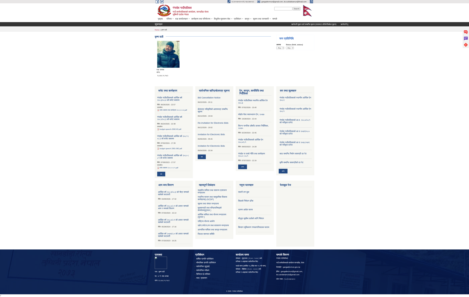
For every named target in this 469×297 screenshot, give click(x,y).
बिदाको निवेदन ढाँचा (245, 201)
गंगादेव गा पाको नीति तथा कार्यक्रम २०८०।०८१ (251, 154)
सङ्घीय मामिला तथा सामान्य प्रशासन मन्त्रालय (212, 191)
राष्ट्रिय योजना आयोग (206, 221)
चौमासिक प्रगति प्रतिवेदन (206, 262)
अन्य (242, 167)
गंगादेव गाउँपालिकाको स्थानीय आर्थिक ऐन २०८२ (295, 98)
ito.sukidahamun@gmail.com (287, 275)
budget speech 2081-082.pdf (171, 148)
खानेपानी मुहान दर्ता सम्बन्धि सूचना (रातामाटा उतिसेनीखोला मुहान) (306, 24)
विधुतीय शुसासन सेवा (222, 19)
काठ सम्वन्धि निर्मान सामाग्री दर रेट (293, 153)
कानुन (247, 19)
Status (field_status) (294, 45)
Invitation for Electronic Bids (211, 134)
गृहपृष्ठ (160, 19)
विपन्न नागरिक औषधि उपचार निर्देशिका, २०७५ (253, 127)
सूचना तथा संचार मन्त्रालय (208, 203)
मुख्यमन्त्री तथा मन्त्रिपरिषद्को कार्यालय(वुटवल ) (210, 209)
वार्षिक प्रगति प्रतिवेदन (204, 259)
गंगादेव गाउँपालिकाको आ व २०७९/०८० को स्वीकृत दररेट (295, 132)
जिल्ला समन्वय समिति (206, 234)
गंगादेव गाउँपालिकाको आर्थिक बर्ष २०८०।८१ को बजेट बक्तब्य (173, 156)
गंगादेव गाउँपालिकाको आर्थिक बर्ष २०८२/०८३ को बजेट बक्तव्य (169, 118)
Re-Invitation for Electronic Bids (213, 123)
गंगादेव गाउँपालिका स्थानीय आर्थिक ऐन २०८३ (253, 101)
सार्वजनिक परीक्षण (202, 270)
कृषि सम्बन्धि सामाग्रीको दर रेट (291, 162)
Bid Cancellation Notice (209, 97)
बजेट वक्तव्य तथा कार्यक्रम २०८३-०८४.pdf (173, 110)
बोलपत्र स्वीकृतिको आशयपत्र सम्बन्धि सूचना (213, 110)
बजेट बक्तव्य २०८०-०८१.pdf (169, 168)
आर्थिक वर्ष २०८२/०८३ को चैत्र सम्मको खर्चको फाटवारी (173, 193)
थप (161, 174)
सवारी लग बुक (243, 192)
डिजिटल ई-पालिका (203, 274)
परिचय (169, 19)
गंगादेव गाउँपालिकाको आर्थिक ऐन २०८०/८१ (250, 140)
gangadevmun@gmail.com (291, 271)
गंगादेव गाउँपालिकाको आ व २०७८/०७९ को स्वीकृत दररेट (295, 143)
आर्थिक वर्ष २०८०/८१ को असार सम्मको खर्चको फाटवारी (173, 221)
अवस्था (278, 45)
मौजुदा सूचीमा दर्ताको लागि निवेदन (251, 218)
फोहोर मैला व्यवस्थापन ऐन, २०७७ (251, 114)
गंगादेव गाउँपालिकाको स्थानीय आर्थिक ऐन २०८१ (295, 110)
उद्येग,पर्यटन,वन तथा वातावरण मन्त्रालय (213, 225)
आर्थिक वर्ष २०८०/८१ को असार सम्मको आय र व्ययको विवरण (173, 207)
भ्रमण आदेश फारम (245, 209)
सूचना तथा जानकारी (261, 19)
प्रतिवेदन (237, 19)
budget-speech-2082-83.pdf (170, 129)
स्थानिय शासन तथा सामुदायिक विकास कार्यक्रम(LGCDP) (212, 198)
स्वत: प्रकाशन (201, 278)
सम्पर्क (274, 19)
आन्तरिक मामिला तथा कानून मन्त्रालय (212, 229)
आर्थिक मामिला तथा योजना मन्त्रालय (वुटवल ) (212, 215)
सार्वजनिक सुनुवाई (202, 266)
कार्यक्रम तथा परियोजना (200, 19)
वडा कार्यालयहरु (181, 19)
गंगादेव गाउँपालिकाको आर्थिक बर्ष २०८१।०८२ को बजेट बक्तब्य (173, 137)
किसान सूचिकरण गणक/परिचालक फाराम (253, 227)
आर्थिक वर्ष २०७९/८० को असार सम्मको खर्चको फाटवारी (173, 234)
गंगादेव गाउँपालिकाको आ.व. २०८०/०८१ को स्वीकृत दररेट (295, 121)
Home (157, 30)
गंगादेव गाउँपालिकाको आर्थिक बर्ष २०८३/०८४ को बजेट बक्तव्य (169, 98)
